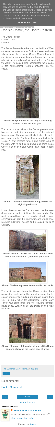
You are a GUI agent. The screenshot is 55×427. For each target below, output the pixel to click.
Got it (36, 22)
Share (6, 373)
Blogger (32, 424)
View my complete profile (22, 418)
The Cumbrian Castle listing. (27, 410)
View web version (27, 402)
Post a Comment (11, 387)
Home (27, 397)
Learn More (23, 22)
